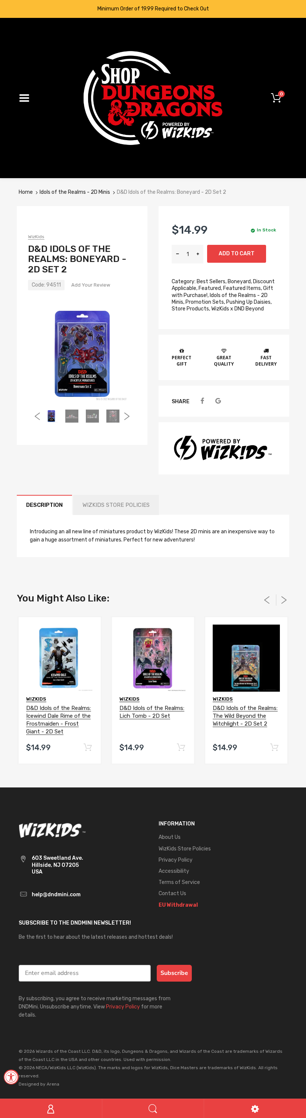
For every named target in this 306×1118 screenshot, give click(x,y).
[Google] (218, 401)
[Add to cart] (87, 747)
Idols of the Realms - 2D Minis (75, 192)
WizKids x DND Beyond (237, 309)
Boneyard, (240, 281)
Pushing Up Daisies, (249, 302)
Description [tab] (44, 505)
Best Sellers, (212, 281)
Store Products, (191, 309)
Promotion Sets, (205, 302)
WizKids (36, 236)
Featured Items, (242, 288)
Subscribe (174, 973)
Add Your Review (90, 285)
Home (26, 192)
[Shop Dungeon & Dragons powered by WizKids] (153, 98)
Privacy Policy (123, 1007)
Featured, (210, 288)
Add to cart (237, 253)
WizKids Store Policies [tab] (116, 505)
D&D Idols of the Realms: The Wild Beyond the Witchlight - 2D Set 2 (245, 716)
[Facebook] (202, 401)
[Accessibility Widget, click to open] (11, 1077)
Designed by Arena (39, 1084)
